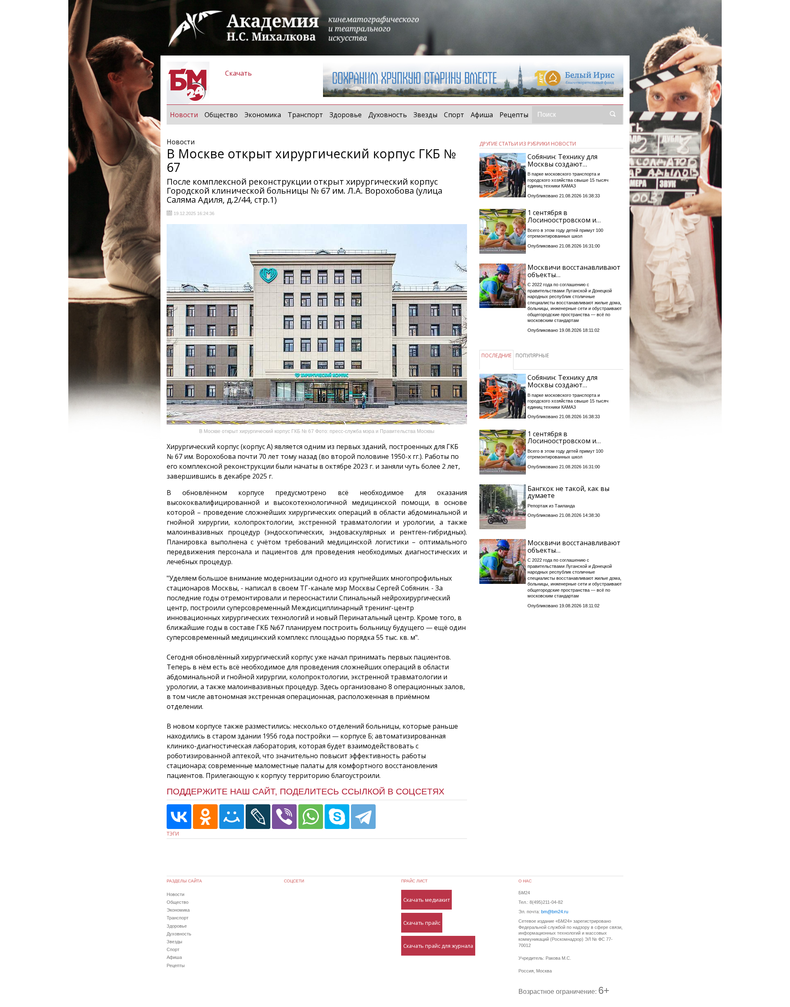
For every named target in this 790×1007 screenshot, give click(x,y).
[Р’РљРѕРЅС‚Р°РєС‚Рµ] (179, 816)
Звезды (425, 114)
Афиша (482, 114)
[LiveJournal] (258, 816)
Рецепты (514, 114)
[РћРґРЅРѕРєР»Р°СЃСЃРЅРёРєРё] (205, 816)
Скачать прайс (421, 922)
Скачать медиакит (426, 899)
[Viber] (284, 816)
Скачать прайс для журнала (438, 945)
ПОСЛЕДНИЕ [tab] (496, 355)
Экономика (262, 114)
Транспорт (305, 114)
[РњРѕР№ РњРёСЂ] (231, 816)
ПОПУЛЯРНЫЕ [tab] (532, 355)
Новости (185, 114)
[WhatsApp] (310, 816)
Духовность (387, 114)
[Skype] (337, 816)
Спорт (454, 114)
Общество (221, 114)
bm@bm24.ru (554, 911)
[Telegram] (363, 816)
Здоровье (346, 114)
